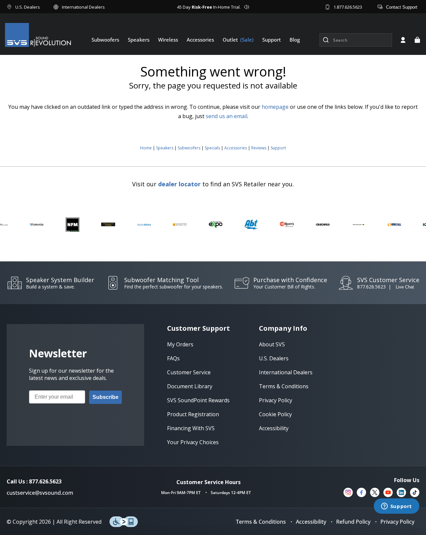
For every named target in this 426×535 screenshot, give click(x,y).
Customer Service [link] (189, 372)
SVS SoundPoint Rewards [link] (198, 400)
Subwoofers (189, 148)
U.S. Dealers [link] (274, 358)
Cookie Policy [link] (275, 414)
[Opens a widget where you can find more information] (396, 506)
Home (146, 148)
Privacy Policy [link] (275, 400)
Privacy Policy (397, 521)
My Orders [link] (180, 344)
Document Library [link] (189, 386)
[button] (417, 40)
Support (278, 148)
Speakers (164, 148)
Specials (212, 148)
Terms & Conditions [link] (284, 386)
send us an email (226, 116)
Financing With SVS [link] (191, 428)
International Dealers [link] (286, 372)
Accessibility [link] (274, 428)
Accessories (235, 148)
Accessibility (311, 521)
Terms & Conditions (261, 521)
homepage (275, 106)
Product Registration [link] (193, 414)
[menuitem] (105, 39)
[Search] (325, 40)
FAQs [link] (173, 358)
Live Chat (405, 286)
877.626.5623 (371, 286)
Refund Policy (353, 521)
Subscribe (105, 397)
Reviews (258, 148)
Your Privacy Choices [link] (193, 442)
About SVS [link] (272, 344)
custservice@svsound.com (40, 492)
